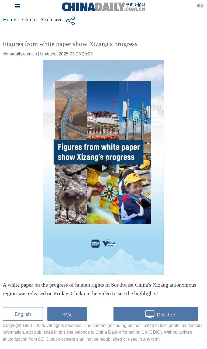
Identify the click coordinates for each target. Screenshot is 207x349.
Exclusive (52, 19)
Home (9, 19)
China (28, 19)
